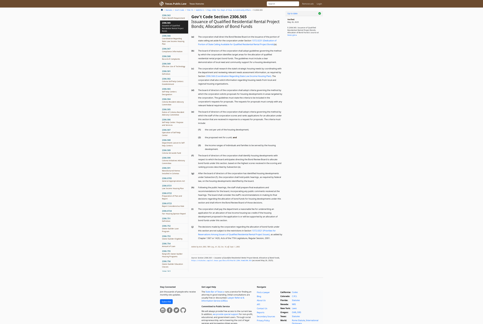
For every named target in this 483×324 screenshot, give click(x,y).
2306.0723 (173, 204)
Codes (295, 292)
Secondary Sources (266, 316)
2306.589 (171, 151)
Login (319, 3)
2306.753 (172, 237)
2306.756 (172, 264)
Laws (294, 308)
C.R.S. (294, 296)
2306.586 (172, 122)
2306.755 (172, 254)
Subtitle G (200, 10)
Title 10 (190, 10)
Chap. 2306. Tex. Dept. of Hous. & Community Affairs (228, 10)
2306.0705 (173, 179)
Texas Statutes (196, 3)
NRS (294, 304)
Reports (260, 312)
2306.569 (173, 65)
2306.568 (171, 57)
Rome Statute (298, 320)
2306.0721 (173, 187)
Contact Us (262, 308)
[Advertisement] (304, 79)
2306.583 (169, 92)
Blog (259, 296)
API (258, 304)
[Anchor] (278, 44)
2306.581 (166, 72)
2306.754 (168, 245)
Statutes (169, 10)
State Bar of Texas (214, 291)
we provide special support (226, 314)
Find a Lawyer (263, 292)
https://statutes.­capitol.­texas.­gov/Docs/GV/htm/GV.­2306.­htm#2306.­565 (221, 260)
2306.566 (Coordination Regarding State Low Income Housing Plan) (238, 76)
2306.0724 (174, 212)
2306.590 (173, 161)
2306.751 (166, 219)
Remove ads (308, 3)
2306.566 (173, 40)
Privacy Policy (263, 320)
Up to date (292, 13)
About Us (261, 300)
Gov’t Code (179, 10)
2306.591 (171, 171)
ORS (299, 312)
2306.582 (173, 81)
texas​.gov (291, 35)
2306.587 (171, 133)
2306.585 (173, 112)
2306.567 (172, 50)
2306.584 (173, 102)
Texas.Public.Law (175, 3)
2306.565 (173, 27)
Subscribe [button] (166, 301)
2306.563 (173, 16)
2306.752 (170, 229)
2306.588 (173, 143)
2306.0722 (172, 196)
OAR (294, 312)
